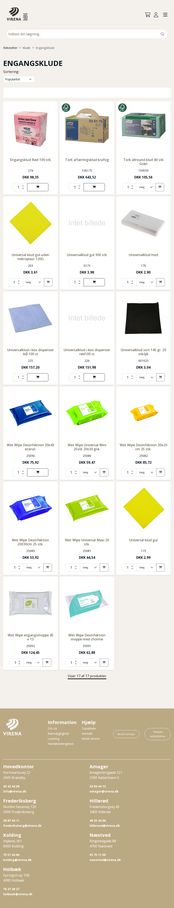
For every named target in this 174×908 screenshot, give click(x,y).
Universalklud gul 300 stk (87, 254)
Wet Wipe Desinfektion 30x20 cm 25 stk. (143, 447)
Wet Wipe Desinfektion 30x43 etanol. (30, 447)
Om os (52, 728)
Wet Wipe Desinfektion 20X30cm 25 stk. (30, 542)
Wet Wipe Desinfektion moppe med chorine (86, 637)
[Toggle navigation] (165, 15)
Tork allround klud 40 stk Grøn (143, 161)
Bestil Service (126, 734)
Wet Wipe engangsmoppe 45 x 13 (30, 637)
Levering (53, 739)
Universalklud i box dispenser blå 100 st (30, 352)
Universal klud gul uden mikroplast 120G (30, 256)
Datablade (89, 728)
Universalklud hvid (143, 254)
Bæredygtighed (58, 733)
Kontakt (87, 733)
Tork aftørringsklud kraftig (87, 159)
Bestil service (91, 739)
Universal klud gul (143, 540)
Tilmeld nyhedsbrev (158, 734)
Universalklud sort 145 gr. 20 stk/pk (143, 352)
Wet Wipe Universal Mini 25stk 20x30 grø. (87, 447)
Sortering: (11, 71)
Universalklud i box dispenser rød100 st (87, 352)
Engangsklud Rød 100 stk (30, 159)
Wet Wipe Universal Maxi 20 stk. (87, 542)
